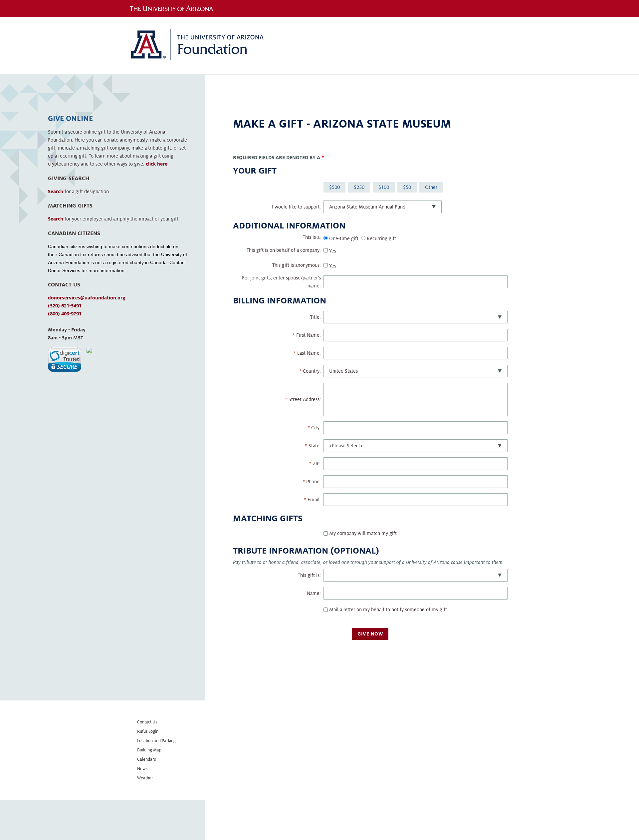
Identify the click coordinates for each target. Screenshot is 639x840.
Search (55, 191)
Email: (314, 499)
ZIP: (317, 463)
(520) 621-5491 (65, 305)
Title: (315, 317)
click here (156, 164)
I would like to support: (296, 207)
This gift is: (309, 575)
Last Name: (309, 353)
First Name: (308, 335)
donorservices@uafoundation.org (86, 297)
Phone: (313, 481)
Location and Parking (156, 740)
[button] (64, 359)
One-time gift (343, 238)
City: (316, 427)
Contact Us (147, 722)
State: (315, 445)
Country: (312, 371)
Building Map (149, 750)
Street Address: (305, 399)
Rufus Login (147, 731)
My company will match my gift (363, 533)
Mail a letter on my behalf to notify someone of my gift (388, 609)
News (142, 768)
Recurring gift (381, 238)
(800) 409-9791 (65, 313)
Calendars (146, 759)
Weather (145, 778)
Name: (314, 593)
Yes (332, 250)
